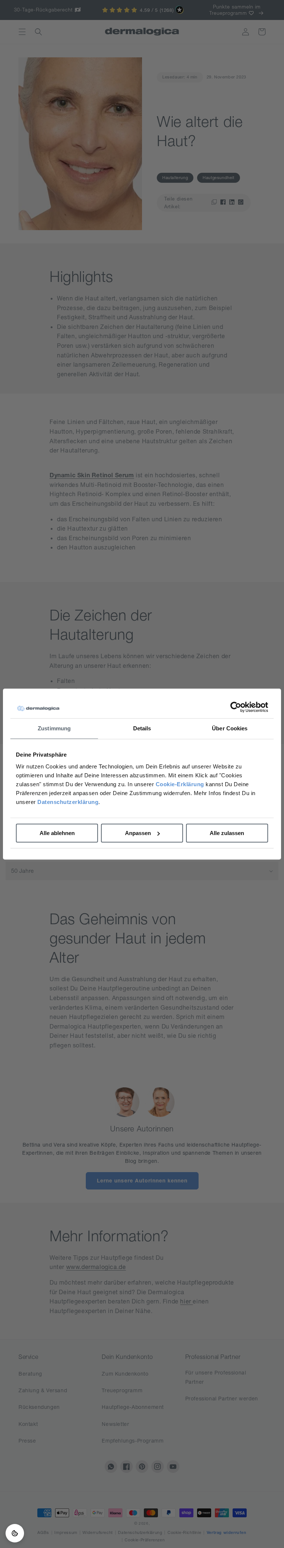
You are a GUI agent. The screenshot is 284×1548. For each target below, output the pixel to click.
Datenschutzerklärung (67, 802)
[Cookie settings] (15, 1533)
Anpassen (138, 833)
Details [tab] (142, 728)
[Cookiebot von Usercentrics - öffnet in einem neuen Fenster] (235, 707)
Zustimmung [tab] (54, 728)
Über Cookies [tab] (229, 728)
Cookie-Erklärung (180, 784)
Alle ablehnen (57, 833)
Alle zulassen (227, 833)
